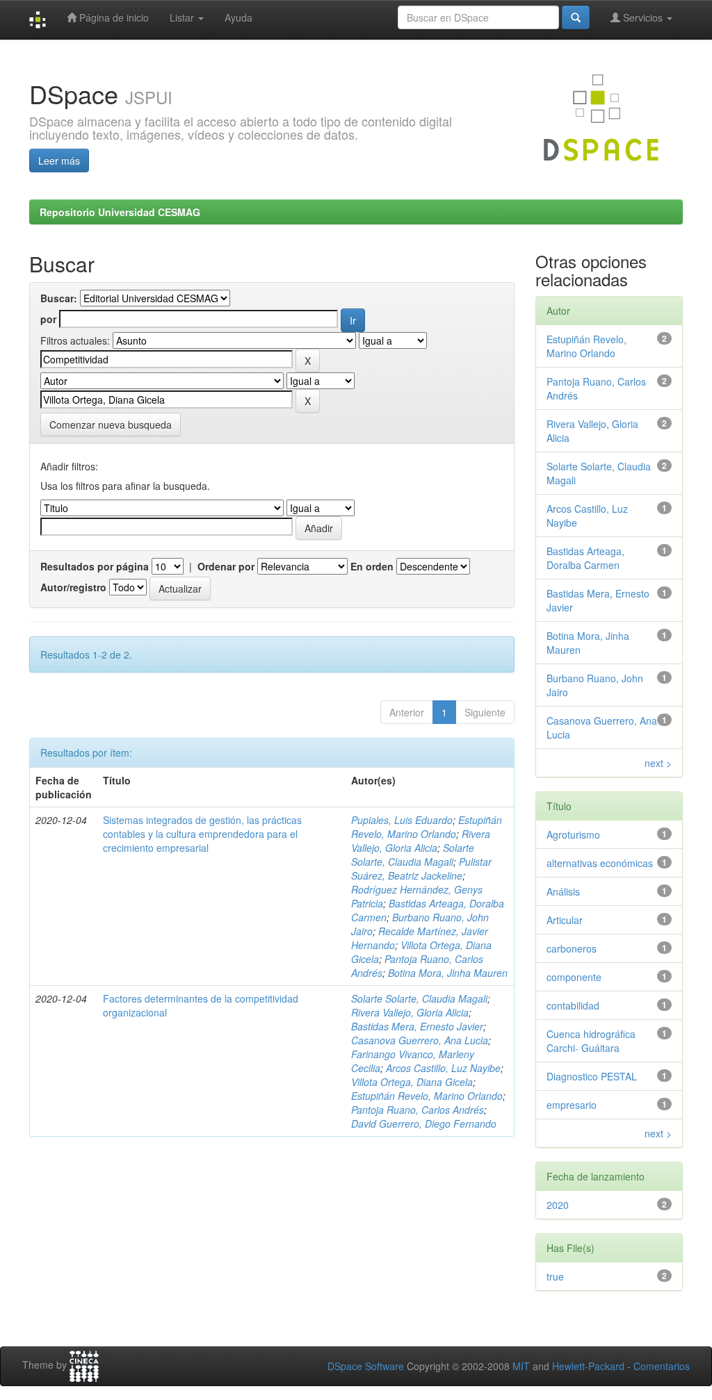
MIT (521, 1366)
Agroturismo (573, 834)
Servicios (642, 17)
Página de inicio (112, 17)
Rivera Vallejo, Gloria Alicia (420, 841)
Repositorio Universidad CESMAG (120, 212)
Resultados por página (94, 566)
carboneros (572, 948)
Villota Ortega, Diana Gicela (412, 1082)
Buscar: (58, 298)
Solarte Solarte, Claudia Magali (412, 854)
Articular (565, 920)
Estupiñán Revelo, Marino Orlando (426, 827)
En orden (372, 566)
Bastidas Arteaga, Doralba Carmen (585, 558)
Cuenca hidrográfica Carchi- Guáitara (591, 1041)
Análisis (563, 891)
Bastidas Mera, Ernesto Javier (417, 1026)
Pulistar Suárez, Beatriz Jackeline (421, 868)
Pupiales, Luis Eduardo (402, 820)
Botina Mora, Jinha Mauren (448, 973)
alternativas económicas (600, 863)
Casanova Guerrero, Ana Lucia (419, 1040)
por (48, 319)
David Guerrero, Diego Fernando (423, 1123)
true (555, 1276)
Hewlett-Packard (588, 1366)
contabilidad (573, 1005)
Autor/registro (73, 587)
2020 (558, 1205)
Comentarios (661, 1366)
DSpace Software (365, 1366)
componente (574, 977)
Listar (183, 17)
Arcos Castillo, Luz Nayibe (443, 1068)
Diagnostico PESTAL (592, 1076)
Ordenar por (225, 566)
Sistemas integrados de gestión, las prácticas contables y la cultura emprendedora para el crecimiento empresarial (202, 834)
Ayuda (238, 17)
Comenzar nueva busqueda (110, 424)
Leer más (59, 160)
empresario (572, 1105)
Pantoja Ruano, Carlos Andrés (417, 1110)
